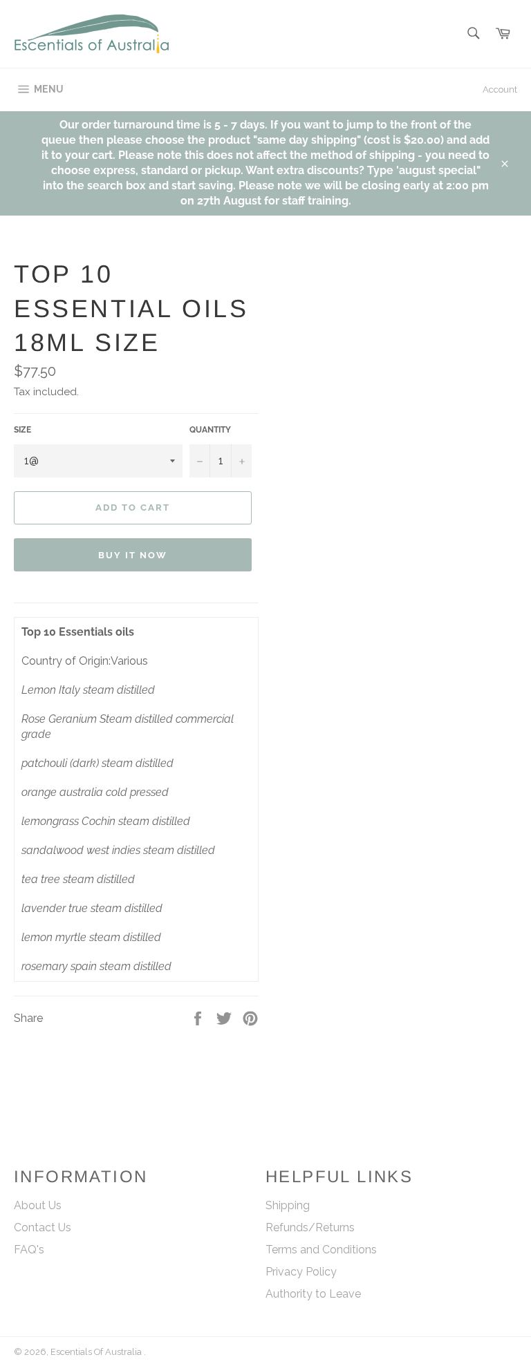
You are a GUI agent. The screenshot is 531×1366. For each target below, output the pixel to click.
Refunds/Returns (310, 1227)
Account (500, 89)
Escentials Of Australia (97, 1352)
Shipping (288, 1205)
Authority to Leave (313, 1293)
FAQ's (29, 1249)
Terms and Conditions (321, 1249)
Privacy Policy (301, 1271)
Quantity (210, 430)
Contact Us (42, 1227)
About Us (38, 1205)
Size (22, 430)
